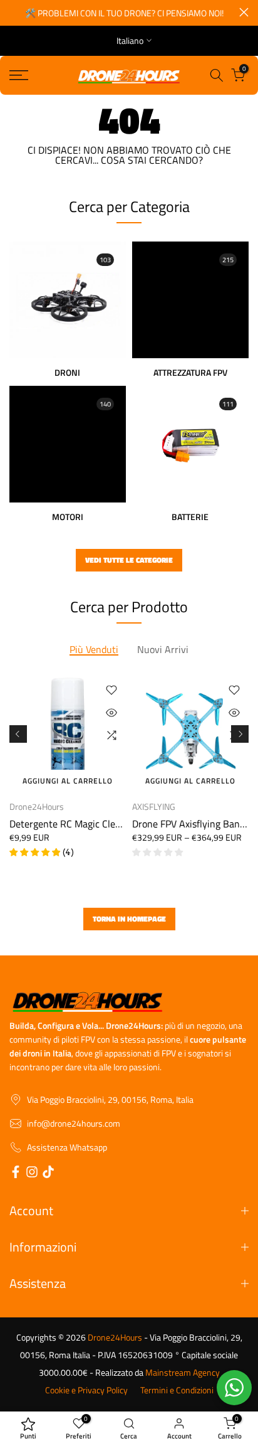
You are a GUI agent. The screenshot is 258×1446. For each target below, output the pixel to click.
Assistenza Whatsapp (67, 1147)
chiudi (244, 12)
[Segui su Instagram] (32, 1173)
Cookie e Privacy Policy (86, 1390)
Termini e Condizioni (177, 1390)
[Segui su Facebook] (15, 1173)
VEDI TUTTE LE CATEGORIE (129, 560)
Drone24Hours (36, 806)
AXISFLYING (153, 806)
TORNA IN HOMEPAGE (129, 919)
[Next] (240, 734)
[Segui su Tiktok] (48, 1173)
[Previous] (18, 734)
